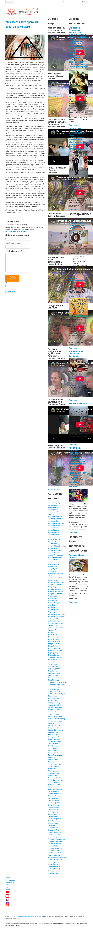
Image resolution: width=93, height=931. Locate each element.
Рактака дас (52, 768)
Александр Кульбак (55, 516)
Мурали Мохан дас (55, 721)
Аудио (7, 884)
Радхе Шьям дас (54, 766)
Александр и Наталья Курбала (56, 513)
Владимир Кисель (54, 612)
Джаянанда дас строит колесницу (78, 375)
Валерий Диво (53, 587)
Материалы (9, 882)
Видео (7, 887)
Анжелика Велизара (55, 557)
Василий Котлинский (55, 591)
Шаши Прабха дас (54, 864)
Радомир (51, 762)
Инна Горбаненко (54, 677)
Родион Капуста (53, 775)
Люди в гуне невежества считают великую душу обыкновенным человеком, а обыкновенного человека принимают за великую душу (77, 138)
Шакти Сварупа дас (55, 859)
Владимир (51, 607)
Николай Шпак (53, 732)
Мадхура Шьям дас (55, 702)
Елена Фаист (52, 664)
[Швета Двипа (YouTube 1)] (46, 892)
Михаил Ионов (53, 714)
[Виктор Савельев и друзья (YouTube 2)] (46, 896)
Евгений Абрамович (55, 657)
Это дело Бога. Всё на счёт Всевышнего (76, 353)
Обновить (9, 283)
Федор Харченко (54, 855)
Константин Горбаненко (56, 684)
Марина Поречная (54, 709)
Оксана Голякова (54, 739)
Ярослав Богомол (54, 871)
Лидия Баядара (53, 698)
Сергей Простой (54, 821)
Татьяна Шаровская (55, 850)
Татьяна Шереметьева (56, 852)
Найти (84, 2)
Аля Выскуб (52, 541)
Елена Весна (52, 659)
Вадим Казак (52, 580)
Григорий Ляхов (53, 625)
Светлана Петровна (55, 796)
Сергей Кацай (53, 814)
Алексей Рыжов (53, 534)
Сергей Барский (54, 800)
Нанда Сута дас (53, 727)
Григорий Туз (52, 630)
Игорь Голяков (53, 671)
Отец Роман (52, 748)
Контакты (8, 889)
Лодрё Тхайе (52, 700)
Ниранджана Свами (55, 737)
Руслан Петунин (54, 784)
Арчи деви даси (53, 564)
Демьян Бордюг (53, 637)
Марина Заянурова (55, 707)
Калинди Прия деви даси (57, 682)
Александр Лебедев (55, 518)
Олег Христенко (53, 746)
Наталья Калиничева (55, 730)
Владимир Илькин (54, 609)
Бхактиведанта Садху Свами (56, 574)
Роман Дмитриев (54, 777)
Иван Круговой (53, 666)
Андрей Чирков (53, 553)
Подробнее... (73, 125)
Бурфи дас (52, 571)
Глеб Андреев (53, 618)
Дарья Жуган (52, 634)
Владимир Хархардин (56, 616)
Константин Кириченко (56, 687)
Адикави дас (52, 505)
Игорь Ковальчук (54, 673)
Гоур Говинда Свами (55, 623)
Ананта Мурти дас (54, 543)
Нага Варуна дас (54, 725)
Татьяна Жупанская (55, 843)
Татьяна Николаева (55, 848)
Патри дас (51, 757)
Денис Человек (53, 639)
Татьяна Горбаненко (55, 841)
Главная (8, 877)
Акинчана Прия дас (55, 503)
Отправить (11, 291)
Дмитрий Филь (53, 646)
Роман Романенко (54, 782)
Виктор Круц (52, 600)
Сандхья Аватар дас (55, 787)
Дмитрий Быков (53, 643)
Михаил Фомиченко (55, 716)
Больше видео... (54, 489)
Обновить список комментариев (17, 231)
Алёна (50, 537)
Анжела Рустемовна (55, 555)
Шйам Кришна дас (54, 868)
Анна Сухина (52, 562)
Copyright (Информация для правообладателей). (28, 916)
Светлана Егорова (54, 793)
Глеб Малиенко (53, 621)
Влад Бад (51, 605)
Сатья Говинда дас (55, 789)
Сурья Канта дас (54, 834)
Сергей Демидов (54, 812)
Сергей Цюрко (53, 823)
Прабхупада (10, 880)
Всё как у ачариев (78, 403)
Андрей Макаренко (55, 550)
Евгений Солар (53, 655)
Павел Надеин (53, 750)
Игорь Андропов (54, 668)
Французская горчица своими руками (77, 225)
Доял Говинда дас (54, 648)
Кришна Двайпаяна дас (56, 693)
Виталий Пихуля (54, 603)
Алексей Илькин (54, 530)
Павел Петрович (54, 752)
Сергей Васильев (54, 805)
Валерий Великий (54, 584)
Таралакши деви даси (56, 837)
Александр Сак (53, 521)
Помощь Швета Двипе (76, 556)
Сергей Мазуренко (54, 818)
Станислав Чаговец (55, 832)
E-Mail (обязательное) (13, 251)
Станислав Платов (54, 830)
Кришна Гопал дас (54, 691)
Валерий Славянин (55, 589)
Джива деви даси (54, 641)
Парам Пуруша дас (55, 755)
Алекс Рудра (52, 509)
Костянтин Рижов (54, 689)
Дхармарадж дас (54, 652)
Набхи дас (51, 723)
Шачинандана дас (54, 862)
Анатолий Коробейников (57, 546)
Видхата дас (52, 596)
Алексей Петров (54, 532)
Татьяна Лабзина (54, 846)
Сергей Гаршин (53, 809)
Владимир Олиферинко (56, 614)
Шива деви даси (54, 866)
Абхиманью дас (53, 507)
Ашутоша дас (53, 566)
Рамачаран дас (53, 773)
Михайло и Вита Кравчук (57, 718)
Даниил (50, 632)
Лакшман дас (53, 696)
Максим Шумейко (54, 705)
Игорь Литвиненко (54, 675)
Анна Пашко (52, 559)
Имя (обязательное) (13, 243)
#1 (6, 225)
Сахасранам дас (54, 791)
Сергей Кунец (53, 816)
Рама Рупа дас (53, 771)
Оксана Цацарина (54, 741)
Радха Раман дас (54, 764)
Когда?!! (73, 296)
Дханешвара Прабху (55, 650)
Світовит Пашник (54, 798)
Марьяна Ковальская (55, 712)
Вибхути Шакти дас (55, 593)
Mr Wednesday (53, 873)
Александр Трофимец (56, 525)
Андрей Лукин (53, 548)
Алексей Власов (54, 528)
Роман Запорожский (55, 780)
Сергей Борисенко (54, 802)
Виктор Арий (52, 598)
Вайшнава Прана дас (56, 582)
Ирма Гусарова (53, 680)
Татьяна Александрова (56, 839)
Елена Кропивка (54, 662)
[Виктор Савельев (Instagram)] (46, 904)
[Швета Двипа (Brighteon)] (46, 900)
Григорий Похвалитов (56, 627)
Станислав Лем (53, 827)
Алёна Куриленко (54, 539)
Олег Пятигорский (54, 743)
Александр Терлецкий (56, 523)
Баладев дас (52, 568)
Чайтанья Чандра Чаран (57, 857)
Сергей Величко (54, 807)
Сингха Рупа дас (54, 825)
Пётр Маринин (53, 759)
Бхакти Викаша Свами (56, 578)
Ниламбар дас (53, 734)
